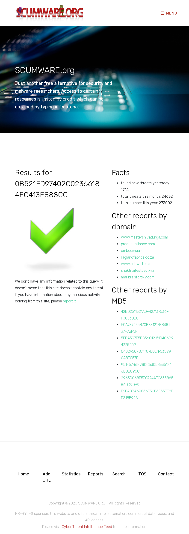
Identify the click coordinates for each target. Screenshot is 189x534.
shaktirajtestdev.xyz (137, 270)
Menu (171, 13)
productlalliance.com (138, 244)
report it (69, 301)
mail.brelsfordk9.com (137, 277)
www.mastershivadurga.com (144, 237)
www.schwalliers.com (139, 264)
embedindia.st (132, 250)
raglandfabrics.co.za (137, 257)
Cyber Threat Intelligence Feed (87, 527)
